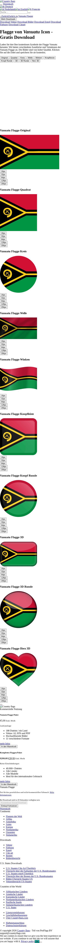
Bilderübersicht (13, 858)
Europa (9, 827)
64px (3, 177)
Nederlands (9, 9)
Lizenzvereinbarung (15, 912)
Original (4, 58)
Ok (37, 941)
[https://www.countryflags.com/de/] (7, 1)
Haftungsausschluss (15, 923)
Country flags (23, 930)
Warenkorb (5, 808)
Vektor (9, 845)
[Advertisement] (30, 94)
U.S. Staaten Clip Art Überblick (21, 868)
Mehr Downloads (8, 19)
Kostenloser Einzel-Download (13, 803)
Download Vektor (8, 22)
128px (3, 181)
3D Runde (25, 61)
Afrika (9, 819)
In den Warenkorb (8, 746)
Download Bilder (25, 22)
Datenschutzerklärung (16, 925)
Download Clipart (16, 24)
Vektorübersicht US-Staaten (19, 881)
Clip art (9, 853)
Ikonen (9, 855)
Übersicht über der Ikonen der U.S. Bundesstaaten (29, 876)
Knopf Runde (6, 61)
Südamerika (11, 835)
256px (3, 184)
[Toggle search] (1, 4)
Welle (30, 58)
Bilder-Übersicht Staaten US (19, 879)
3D (16, 61)
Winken (39, 58)
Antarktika (11, 821)
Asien (8, 824)
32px (3, 174)
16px (3, 171)
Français (36, 9)
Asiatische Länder (14, 894)
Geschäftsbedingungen (16, 915)
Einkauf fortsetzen (9, 806)
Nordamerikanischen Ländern (20, 899)
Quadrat (14, 58)
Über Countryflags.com (17, 918)
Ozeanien (10, 832)
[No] (40, 942)
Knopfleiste (49, 58)
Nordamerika (12, 829)
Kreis (22, 58)
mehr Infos (5, 743)
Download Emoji (42, 22)
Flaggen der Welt (14, 816)
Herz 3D (35, 61)
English (24, 9)
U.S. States (11, 907)
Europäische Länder (15, 897)
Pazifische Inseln (14, 902)
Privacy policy (27, 941)
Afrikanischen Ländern (17, 891)
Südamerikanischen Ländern (19, 905)
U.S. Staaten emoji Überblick (19, 873)
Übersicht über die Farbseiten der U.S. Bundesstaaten (31, 871)
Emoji (9, 850)
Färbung (10, 847)
